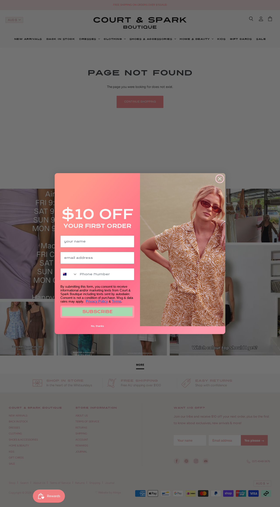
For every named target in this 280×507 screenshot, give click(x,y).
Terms (116, 301)
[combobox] (69, 274)
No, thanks (97, 326)
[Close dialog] (220, 179)
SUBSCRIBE (97, 311)
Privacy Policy (97, 301)
